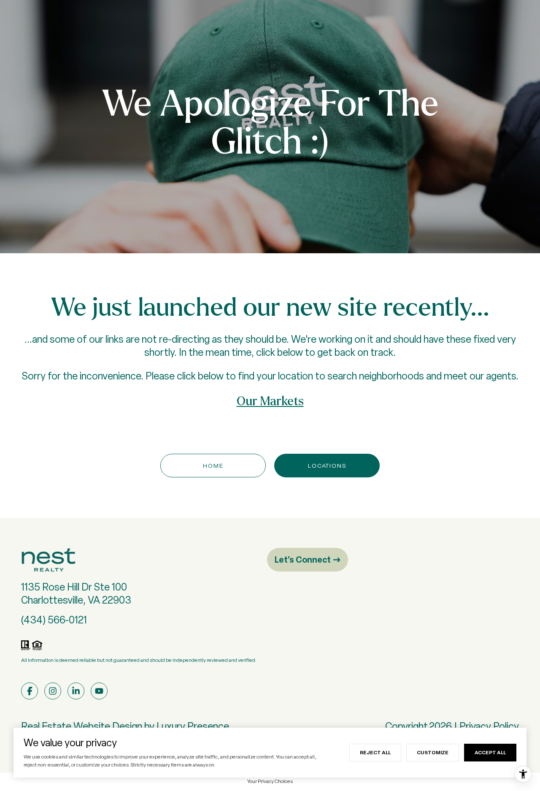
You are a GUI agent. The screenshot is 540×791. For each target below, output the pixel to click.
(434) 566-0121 (54, 619)
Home (213, 465)
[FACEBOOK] (29, 691)
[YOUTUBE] (99, 691)
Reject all (375, 752)
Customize (432, 752)
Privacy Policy (489, 726)
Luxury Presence (193, 726)
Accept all (490, 752)
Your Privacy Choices (270, 781)
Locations (327, 465)
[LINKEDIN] (76, 691)
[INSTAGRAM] (52, 691)
